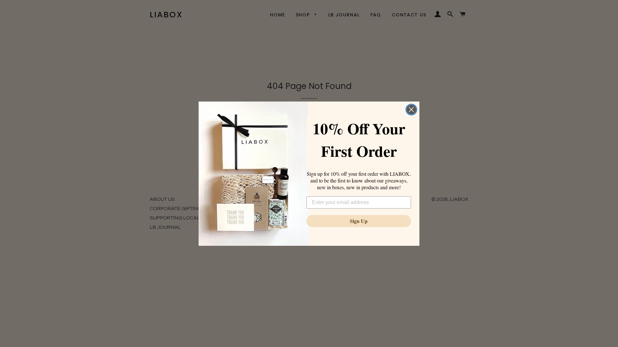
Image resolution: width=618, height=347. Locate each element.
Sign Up (359, 221)
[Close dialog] (411, 109)
